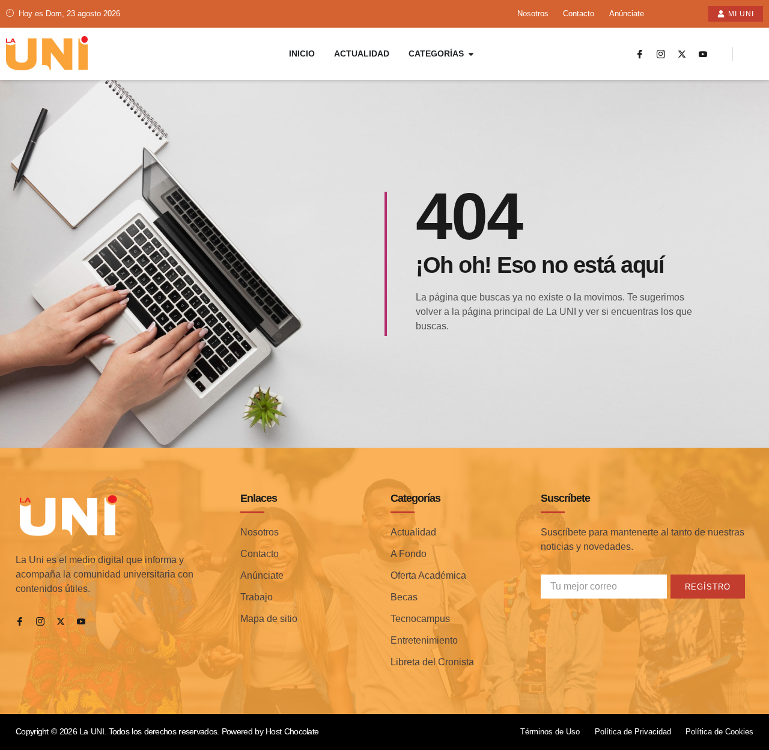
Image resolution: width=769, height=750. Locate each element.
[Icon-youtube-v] (703, 54)
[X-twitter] (681, 54)
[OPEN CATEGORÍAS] (471, 53)
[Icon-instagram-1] (660, 54)
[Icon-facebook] (639, 54)
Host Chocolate (292, 731)
